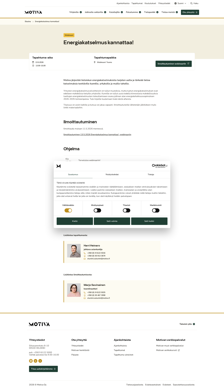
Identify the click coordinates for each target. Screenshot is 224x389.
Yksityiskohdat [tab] (112, 174)
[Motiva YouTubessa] (31, 361)
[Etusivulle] (33, 12)
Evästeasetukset (153, 384)
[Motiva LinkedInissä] (35, 361)
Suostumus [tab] (73, 174)
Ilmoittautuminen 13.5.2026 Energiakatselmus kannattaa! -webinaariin (97, 134)
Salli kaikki (149, 221)
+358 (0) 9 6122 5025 (96, 292)
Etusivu (28, 21)
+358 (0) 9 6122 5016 (96, 253)
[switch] (97, 210)
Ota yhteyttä (188, 12)
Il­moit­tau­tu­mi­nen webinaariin (172, 63)
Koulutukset (150, 3)
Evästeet (167, 384)
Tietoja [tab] (151, 174)
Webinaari (69, 35)
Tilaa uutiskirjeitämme (42, 368)
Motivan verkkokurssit (166, 350)
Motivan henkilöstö (80, 350)
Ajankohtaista (123, 3)
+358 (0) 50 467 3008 (96, 295)
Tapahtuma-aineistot (123, 354)
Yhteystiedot (164, 3)
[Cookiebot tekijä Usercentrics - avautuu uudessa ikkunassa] (156, 166)
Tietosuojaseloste (134, 384)
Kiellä (74, 221)
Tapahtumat (137, 3)
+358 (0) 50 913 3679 (96, 256)
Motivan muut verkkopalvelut (170, 345)
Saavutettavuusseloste (183, 384)
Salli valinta (112, 221)
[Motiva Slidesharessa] (40, 361)
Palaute (75, 354)
